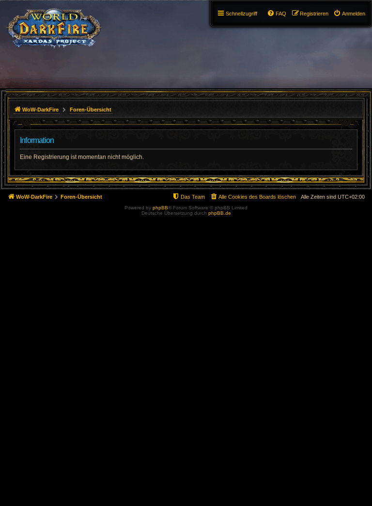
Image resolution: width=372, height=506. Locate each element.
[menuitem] (349, 13)
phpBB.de (219, 213)
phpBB (160, 207)
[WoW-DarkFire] (54, 26)
